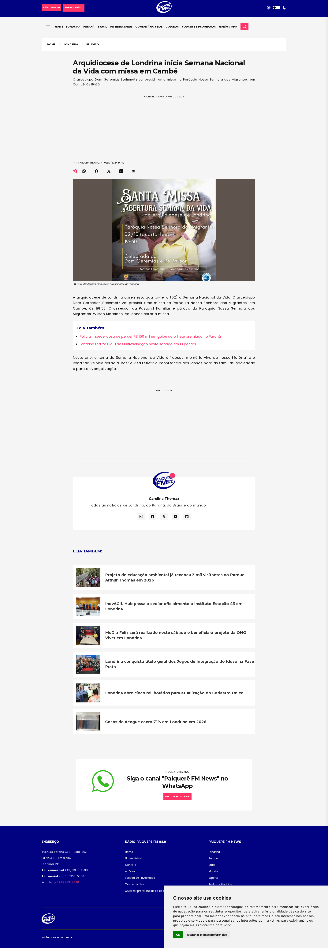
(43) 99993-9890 (66, 882)
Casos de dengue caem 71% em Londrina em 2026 (155, 722)
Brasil (102, 26)
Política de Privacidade (140, 878)
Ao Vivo (130, 871)
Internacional (121, 26)
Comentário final (148, 26)
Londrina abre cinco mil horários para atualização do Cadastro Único (174, 693)
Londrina (73, 26)
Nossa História (134, 858)
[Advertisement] (164, 125)
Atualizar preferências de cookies (147, 891)
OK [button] (178, 934)
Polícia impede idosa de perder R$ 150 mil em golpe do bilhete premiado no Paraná (150, 336)
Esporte (213, 878)
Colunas (172, 26)
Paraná (89, 26)
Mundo (213, 871)
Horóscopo (228, 26)
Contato (130, 865)
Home (59, 26)
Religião (92, 44)
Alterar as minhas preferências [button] (207, 934)
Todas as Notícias (220, 884)
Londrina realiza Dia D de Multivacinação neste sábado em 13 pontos (138, 344)
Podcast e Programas (199, 26)
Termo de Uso (134, 884)
